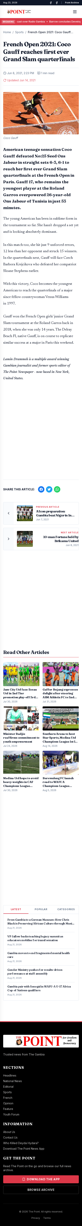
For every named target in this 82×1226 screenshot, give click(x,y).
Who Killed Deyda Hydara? (21, 1143)
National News (12, 1081)
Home (7, 32)
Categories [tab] (66, 909)
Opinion (8, 1103)
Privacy (35, 1217)
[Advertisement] (41, 432)
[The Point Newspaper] (56, 2)
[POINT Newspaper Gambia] (50, 2)
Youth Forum (11, 1114)
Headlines (9, 1075)
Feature (8, 1109)
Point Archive (72, 2)
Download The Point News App (23, 1148)
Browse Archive (41, 1189)
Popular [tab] (41, 909)
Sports (19, 32)
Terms (47, 1217)
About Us (9, 1132)
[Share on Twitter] (49, 489)
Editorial (8, 1086)
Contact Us (10, 1137)
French (7, 1097)
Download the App (43, 1179)
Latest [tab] (16, 909)
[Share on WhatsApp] (57, 489)
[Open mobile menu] (75, 12)
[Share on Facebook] (41, 489)
